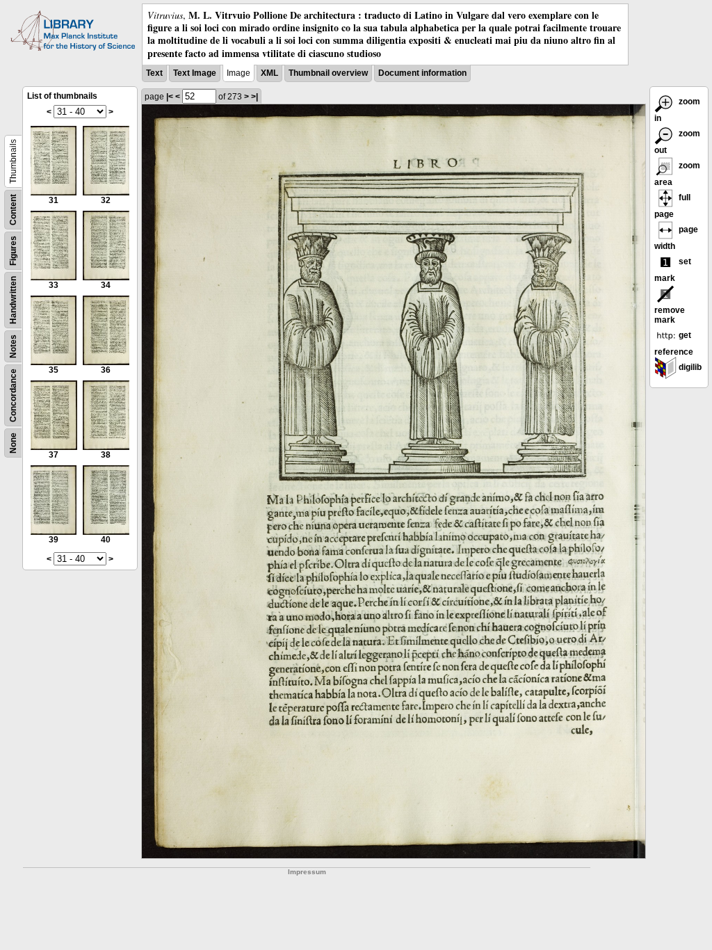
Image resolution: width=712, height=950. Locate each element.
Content (13, 209)
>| (254, 97)
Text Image (194, 73)
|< (169, 97)
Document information (422, 73)
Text (154, 73)
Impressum (307, 872)
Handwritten (13, 300)
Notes (13, 346)
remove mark (669, 315)
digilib (689, 367)
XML (269, 73)
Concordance (13, 395)
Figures (13, 251)
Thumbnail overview (328, 73)
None (13, 443)
